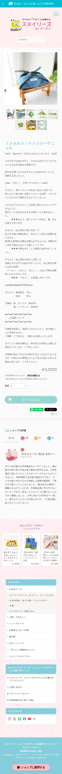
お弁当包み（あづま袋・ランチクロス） (29, 600)
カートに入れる (31, 399)
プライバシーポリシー (20, 693)
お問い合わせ (16, 687)
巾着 (12, 606)
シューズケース (16, 623)
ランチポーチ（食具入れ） (23, 611)
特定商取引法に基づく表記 (22, 700)
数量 (7, 386)
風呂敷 (12, 636)
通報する (54, 414)
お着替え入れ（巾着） (20, 630)
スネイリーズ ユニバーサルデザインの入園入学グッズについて (32, 679)
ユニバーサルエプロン (20, 656)
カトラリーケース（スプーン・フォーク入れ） (32, 595)
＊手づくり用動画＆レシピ (22, 650)
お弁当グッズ (15, 589)
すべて (11, 438)
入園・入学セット (17, 617)
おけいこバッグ (16, 643)
